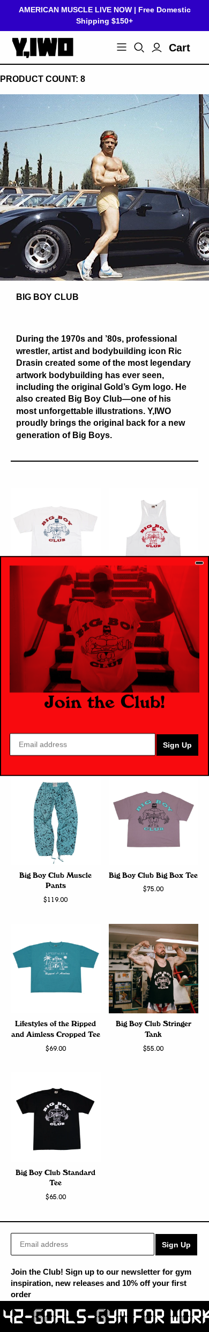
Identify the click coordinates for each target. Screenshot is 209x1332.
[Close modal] (199, 562)
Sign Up (177, 745)
